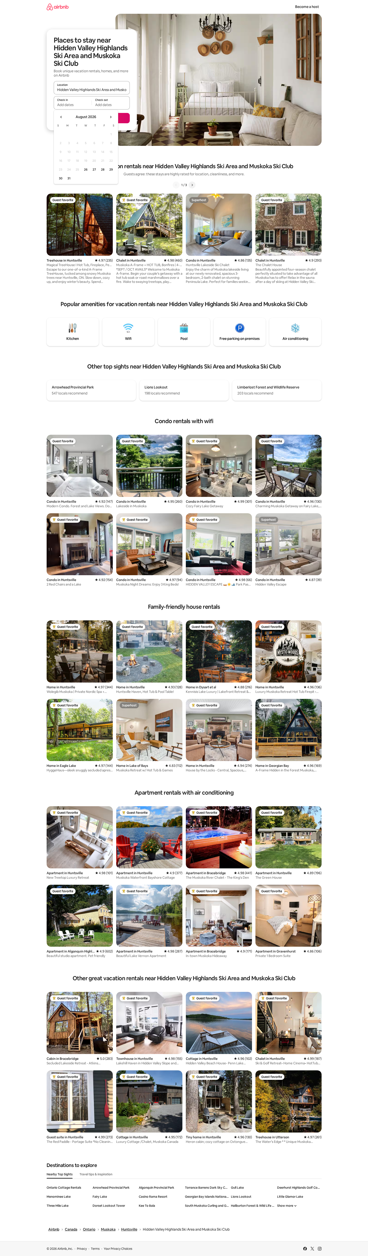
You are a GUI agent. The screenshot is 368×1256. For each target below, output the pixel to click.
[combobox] (91, 89)
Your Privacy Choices (118, 1249)
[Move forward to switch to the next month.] (110, 117)
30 (61, 178)
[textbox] (72, 104)
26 (85, 169)
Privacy (82, 1249)
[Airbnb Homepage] (58, 7)
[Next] (192, 185)
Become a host (307, 7)
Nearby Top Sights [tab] (60, 1174)
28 (102, 169)
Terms (95, 1249)
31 (68, 178)
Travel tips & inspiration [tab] (95, 1174)
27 (94, 169)
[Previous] (176, 185)
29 (111, 169)
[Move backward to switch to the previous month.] (61, 117)
